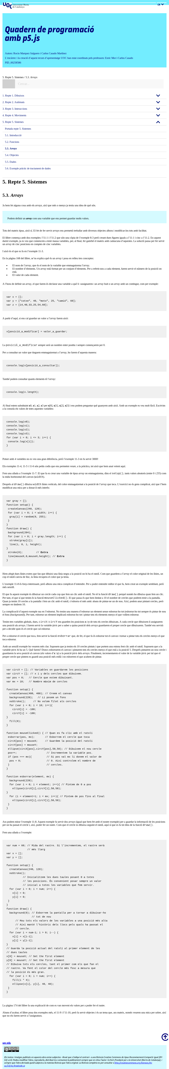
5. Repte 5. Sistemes (13, 122)
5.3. (11, 148)
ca (159, 4)
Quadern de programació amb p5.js (49, 34)
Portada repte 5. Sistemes (18, 128)
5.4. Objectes (12, 155)
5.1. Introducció (13, 135)
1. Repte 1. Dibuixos (13, 95)
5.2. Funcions (12, 141)
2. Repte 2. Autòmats (13, 102)
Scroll (164, 1035)
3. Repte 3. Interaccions (14, 108)
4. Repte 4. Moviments (14, 115)
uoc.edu (6, 1043)
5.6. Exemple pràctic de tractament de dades (28, 168)
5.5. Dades (10, 161)
